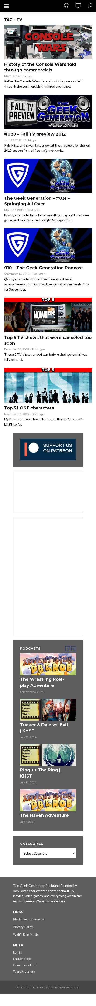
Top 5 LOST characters (29, 408)
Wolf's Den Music (25, 934)
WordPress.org (24, 971)
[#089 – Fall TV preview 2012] (48, 112)
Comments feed (25, 965)
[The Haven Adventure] (48, 800)
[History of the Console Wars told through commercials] (48, 42)
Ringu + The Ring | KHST (40, 773)
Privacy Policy (23, 927)
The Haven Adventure (44, 815)
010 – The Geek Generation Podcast (43, 267)
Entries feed (22, 959)
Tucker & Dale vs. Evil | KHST (44, 727)
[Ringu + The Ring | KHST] (48, 755)
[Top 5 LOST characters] (48, 385)
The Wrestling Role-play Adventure (42, 682)
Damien (27, 76)
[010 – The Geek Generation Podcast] (48, 245)
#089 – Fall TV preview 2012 (35, 134)
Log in (17, 952)
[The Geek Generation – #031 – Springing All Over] (48, 176)
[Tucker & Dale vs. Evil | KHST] (48, 710)
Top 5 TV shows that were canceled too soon (48, 340)
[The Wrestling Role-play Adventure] (48, 664)
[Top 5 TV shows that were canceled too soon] (48, 315)
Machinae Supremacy (28, 919)
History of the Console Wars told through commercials (40, 67)
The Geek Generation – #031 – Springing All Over (37, 201)
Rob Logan (31, 140)
